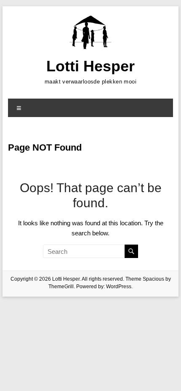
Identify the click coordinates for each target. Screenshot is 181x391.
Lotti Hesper (90, 66)
